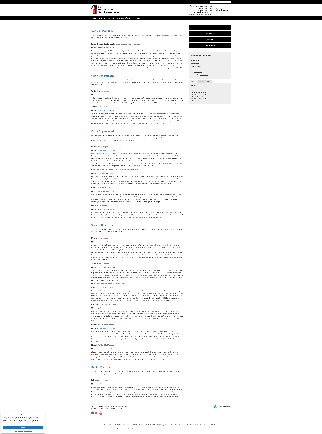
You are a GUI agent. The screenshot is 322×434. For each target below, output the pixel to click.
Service (121, 18)
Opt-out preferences (18, 431)
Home (94, 18)
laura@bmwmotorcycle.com (106, 173)
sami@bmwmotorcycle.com (106, 328)
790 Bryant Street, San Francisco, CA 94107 (198, 14)
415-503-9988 (207, 6)
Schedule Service (210, 45)
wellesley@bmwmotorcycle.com (107, 95)
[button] (42, 414)
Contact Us (114, 409)
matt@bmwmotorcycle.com (106, 150)
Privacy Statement (28, 431)
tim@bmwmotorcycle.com (105, 110)
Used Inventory (209, 33)
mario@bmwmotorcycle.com (106, 242)
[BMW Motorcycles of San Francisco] (105, 10)
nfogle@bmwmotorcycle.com (106, 349)
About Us (137, 18)
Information (128, 18)
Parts (208, 81)
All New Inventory (210, 28)
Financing (210, 39)
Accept (23, 427)
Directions (94, 409)
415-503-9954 (207, 8)
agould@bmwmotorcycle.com (106, 308)
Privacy (101, 409)
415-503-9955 (207, 10)
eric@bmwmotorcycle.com (105, 384)
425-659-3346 (207, 12)
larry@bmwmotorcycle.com (106, 48)
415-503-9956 (198, 72)
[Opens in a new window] (190, 6)
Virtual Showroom (112, 18)
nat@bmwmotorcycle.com (105, 209)
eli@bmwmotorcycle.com (105, 287)
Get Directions (195, 60)
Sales (192, 81)
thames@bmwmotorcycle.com (106, 267)
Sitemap (121, 409)
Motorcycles (101, 18)
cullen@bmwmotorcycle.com (106, 191)
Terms (107, 409)
